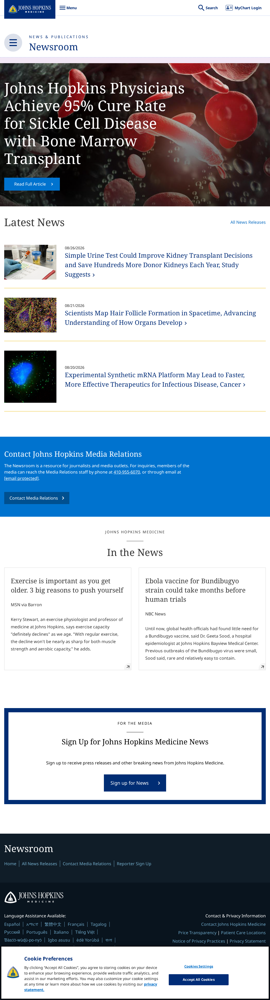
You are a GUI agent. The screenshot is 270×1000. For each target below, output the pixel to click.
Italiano (61, 932)
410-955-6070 (127, 472)
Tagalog (99, 924)
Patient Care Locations (243, 933)
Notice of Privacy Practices (198, 941)
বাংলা (108, 940)
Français (76, 924)
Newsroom (53, 46)
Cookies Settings (198, 966)
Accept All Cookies (198, 979)
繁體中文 (53, 924)
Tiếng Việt (84, 932)
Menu (68, 10)
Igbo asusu (59, 940)
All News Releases (248, 222)
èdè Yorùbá (87, 940)
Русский (12, 932)
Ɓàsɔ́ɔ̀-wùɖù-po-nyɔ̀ (23, 940)
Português (36, 932)
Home (10, 864)
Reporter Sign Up (134, 864)
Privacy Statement (248, 941)
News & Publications (59, 36)
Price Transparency (197, 933)
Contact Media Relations (33, 498)
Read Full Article (30, 184)
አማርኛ (32, 924)
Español (12, 924)
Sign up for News (129, 783)
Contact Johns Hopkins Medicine (233, 924)
